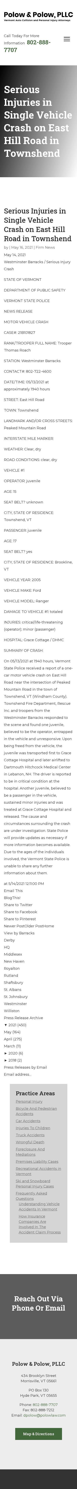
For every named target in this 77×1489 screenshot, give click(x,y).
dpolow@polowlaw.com (44, 1415)
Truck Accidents (30, 1135)
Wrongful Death (30, 1142)
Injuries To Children (33, 1128)
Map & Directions (38, 1433)
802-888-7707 (45, 1405)
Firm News (45, 247)
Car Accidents (28, 1121)
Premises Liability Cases (37, 1161)
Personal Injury (29, 1101)
